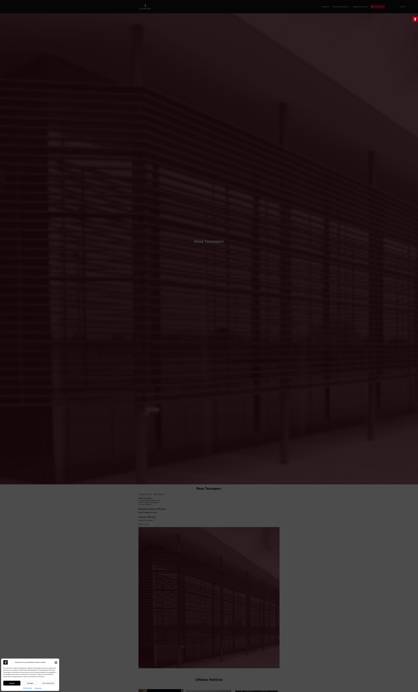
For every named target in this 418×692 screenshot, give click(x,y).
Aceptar (12, 683)
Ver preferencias (48, 683)
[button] (56, 662)
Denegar (30, 683)
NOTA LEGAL (27, 688)
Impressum (38, 688)
